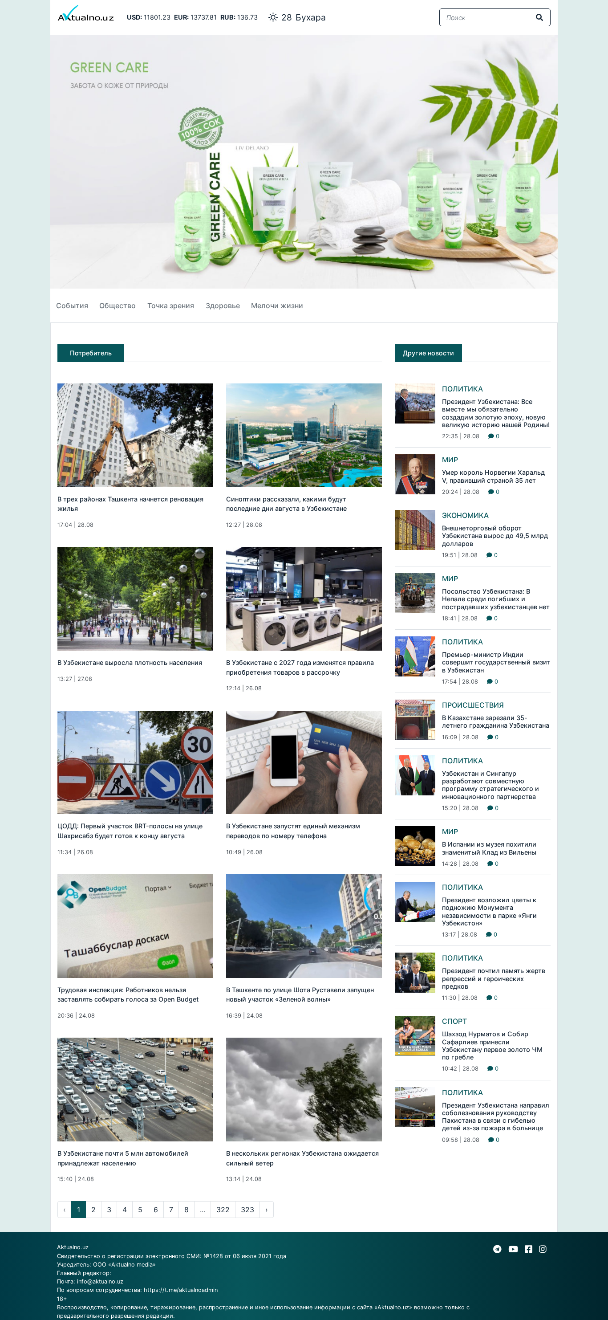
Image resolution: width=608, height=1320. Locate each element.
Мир (450, 459)
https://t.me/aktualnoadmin (181, 1290)
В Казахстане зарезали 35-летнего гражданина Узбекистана (495, 721)
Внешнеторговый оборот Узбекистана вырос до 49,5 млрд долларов (495, 535)
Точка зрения (170, 305)
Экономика (465, 515)
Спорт (454, 1021)
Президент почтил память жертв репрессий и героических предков (493, 978)
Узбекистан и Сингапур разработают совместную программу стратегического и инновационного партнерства (490, 785)
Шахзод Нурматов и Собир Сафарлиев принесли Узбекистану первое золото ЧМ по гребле (492, 1045)
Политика (462, 388)
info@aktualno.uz (100, 1281)
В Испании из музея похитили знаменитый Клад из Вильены (489, 848)
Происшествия (473, 705)
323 (247, 1209)
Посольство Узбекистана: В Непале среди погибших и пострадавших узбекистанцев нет (496, 599)
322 (223, 1209)
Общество (117, 305)
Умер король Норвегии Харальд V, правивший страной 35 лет (493, 476)
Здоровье (223, 305)
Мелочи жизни (277, 305)
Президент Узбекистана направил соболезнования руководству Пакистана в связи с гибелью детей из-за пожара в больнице (495, 1116)
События (72, 305)
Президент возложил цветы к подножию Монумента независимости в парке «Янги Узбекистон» (489, 911)
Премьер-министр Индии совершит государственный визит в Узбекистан (496, 662)
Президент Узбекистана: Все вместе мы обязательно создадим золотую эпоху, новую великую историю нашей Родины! (496, 413)
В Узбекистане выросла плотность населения (129, 662)
